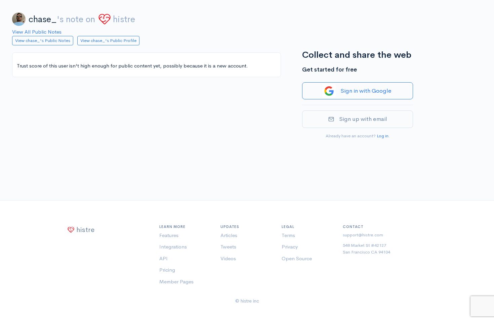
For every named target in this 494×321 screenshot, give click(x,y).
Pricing (167, 270)
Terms (288, 235)
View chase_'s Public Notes (42, 40)
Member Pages (176, 281)
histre (124, 19)
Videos (228, 258)
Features (168, 235)
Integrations (173, 246)
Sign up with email (363, 119)
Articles (228, 235)
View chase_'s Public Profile (108, 40)
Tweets (228, 246)
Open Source (297, 258)
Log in (382, 136)
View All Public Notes (36, 32)
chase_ (43, 19)
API (163, 258)
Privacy (290, 246)
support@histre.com (363, 235)
